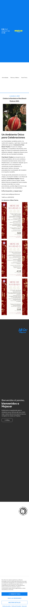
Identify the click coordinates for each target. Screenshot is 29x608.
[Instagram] (5, 29)
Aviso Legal (24, 606)
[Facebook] (2, 29)
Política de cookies (6, 606)
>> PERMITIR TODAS (14, 594)
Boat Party (24, 77)
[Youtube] (3, 29)
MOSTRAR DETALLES (14, 602)
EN (2, 33)
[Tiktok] (7, 29)
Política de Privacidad (16, 606)
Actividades (5, 77)
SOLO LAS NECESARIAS (14, 598)
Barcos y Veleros (15, 77)
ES (4, 33)
